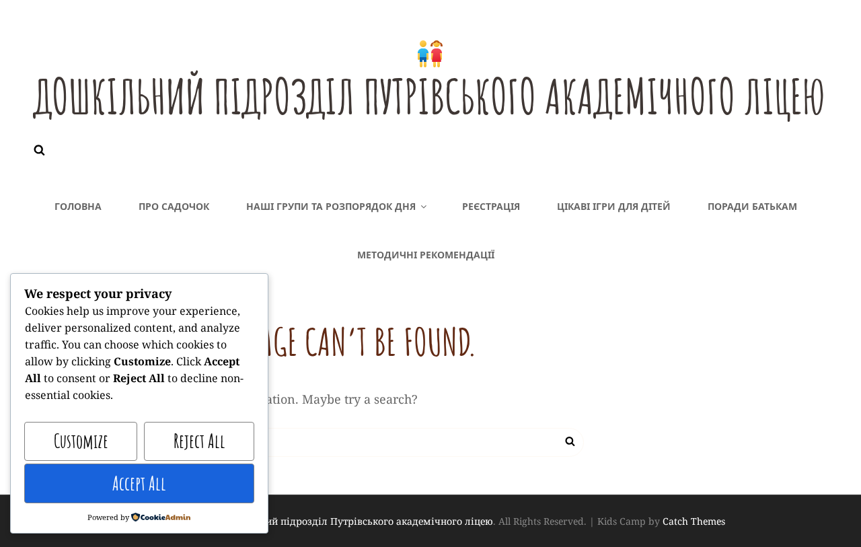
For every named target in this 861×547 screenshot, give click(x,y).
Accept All (139, 483)
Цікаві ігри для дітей (614, 206)
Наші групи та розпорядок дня (331, 206)
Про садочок (174, 206)
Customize (81, 441)
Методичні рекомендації (425, 254)
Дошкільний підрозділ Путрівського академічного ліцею (429, 96)
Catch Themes (694, 521)
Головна (78, 206)
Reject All (199, 441)
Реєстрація (491, 206)
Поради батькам (752, 206)
